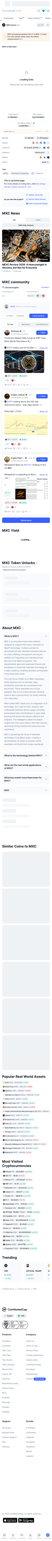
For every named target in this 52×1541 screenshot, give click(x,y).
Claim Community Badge (38, 204)
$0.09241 (15, 1200)
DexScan (6, 1379)
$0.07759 (18, 1244)
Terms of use (31, 1346)
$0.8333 (15, 1228)
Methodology (32, 1374)
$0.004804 (21, 1248)
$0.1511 (17, 1236)
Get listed (6, 1428)
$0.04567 (18, 1171)
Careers (29, 1379)
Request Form (8, 1432)
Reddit (29, 1451)
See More (45, 287)
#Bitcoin (28, 464)
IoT (33, 173)
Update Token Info (36, 195)
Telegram (30, 1437)
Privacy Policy (32, 1350)
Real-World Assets (10, 1383)
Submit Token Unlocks (37, 199)
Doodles (5, 1407)
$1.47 (15, 1184)
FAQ (4, 1442)
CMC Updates (8, 1364)
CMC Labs (6, 1350)
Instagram (30, 1442)
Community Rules (33, 1364)
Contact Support (9, 1437)
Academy (6, 1341)
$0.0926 (19, 1224)
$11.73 (17, 1216)
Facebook (30, 1446)
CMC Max (6, 1355)
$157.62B (11, 11)
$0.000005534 (21, 1232)
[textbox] (29, 308)
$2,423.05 (19, 1188)
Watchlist (6, 1402)
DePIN (5, 173)
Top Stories (7, 1360)
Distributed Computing (19, 173)
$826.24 (17, 1196)
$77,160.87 (18, 1180)
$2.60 (22, 1212)
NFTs (4, 1393)
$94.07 (17, 1192)
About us (30, 1341)
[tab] (14, 220)
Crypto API (7, 1374)
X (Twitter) (30, 1428)
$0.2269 (18, 1208)
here (21, 39)
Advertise (6, 1346)
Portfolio (5, 1397)
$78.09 (19, 1204)
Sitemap (5, 1412)
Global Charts (8, 1388)
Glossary (6, 1446)
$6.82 (14, 1176)
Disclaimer (30, 1369)
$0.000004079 (20, 1220)
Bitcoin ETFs (7, 1369)
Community (31, 1432)
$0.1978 (17, 1240)
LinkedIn (29, 1456)
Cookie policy (32, 1360)
